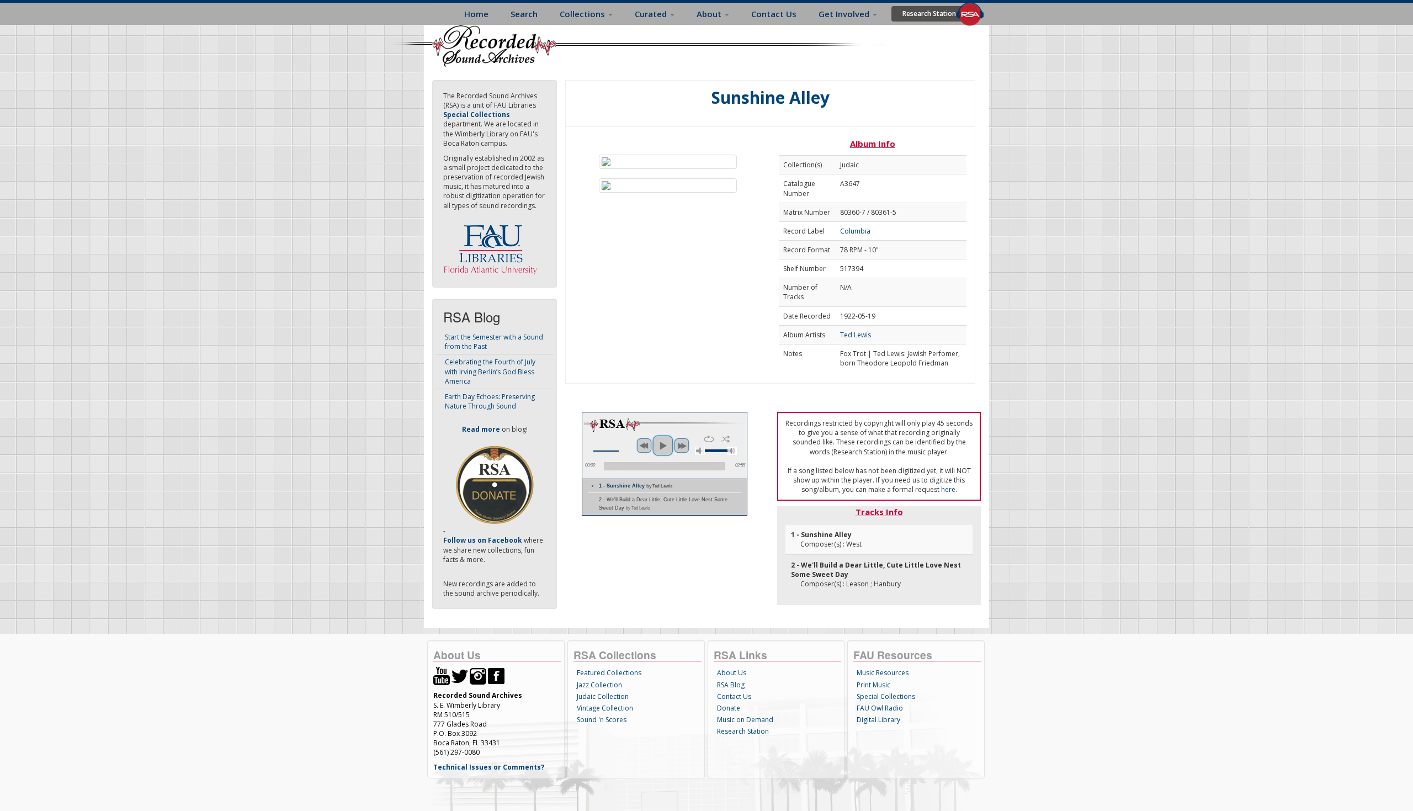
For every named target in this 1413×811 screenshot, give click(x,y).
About (710, 13)
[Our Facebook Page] (496, 675)
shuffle (725, 439)
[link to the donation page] (494, 484)
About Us (731, 672)
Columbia (855, 231)
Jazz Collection (599, 685)
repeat (709, 439)
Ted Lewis (855, 335)
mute (700, 451)
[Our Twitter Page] (459, 675)
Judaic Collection (603, 696)
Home (476, 13)
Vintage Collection (605, 708)
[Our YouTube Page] (441, 675)
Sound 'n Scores (601, 719)
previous (644, 445)
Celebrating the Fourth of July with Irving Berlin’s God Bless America (490, 371)
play (663, 445)
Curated (652, 13)
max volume (732, 451)
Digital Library (878, 719)
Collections (583, 13)
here (948, 489)
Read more (481, 429)
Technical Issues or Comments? (488, 767)
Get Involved (845, 13)
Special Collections (886, 696)
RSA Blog (731, 685)
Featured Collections (609, 672)
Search (524, 13)
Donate (728, 708)
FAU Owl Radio (880, 708)
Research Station (929, 13)
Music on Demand (745, 719)
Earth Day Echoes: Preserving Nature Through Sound (490, 401)
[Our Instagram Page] (478, 675)
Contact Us (773, 13)
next (681, 445)
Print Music (873, 685)
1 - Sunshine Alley (635, 486)
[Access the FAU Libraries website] (493, 245)
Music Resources (883, 672)
